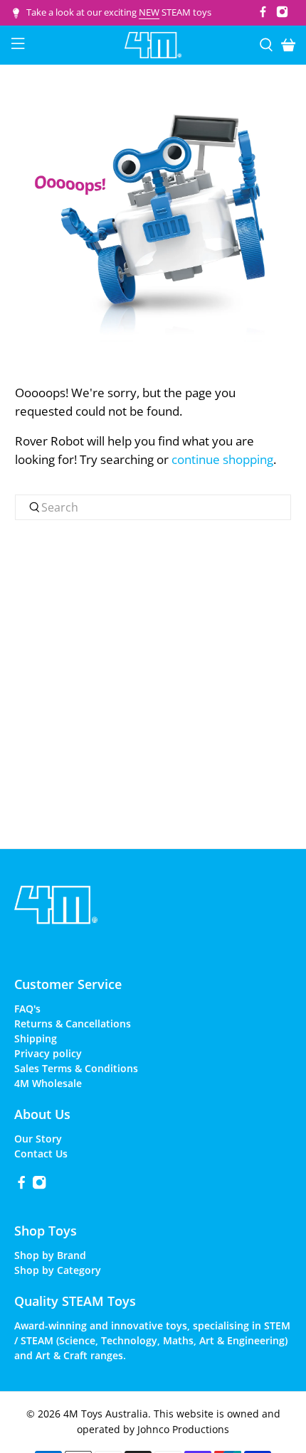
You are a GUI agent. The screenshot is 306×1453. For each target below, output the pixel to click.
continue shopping (222, 459)
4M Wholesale (48, 1083)
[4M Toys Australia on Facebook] (263, 14)
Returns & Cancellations (72, 1023)
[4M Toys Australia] (153, 45)
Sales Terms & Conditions (76, 1068)
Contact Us (41, 1153)
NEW (149, 12)
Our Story (38, 1138)
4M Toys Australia (105, 1413)
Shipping (35, 1038)
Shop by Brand (50, 1255)
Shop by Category (57, 1270)
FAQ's (27, 1008)
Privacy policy (48, 1053)
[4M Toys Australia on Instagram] (282, 14)
